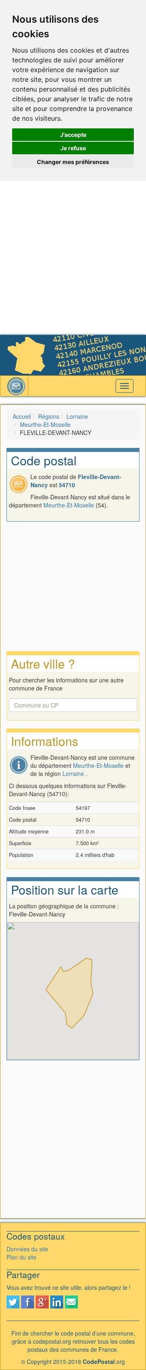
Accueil (22, 416)
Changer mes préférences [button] (73, 161)
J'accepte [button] (73, 134)
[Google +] (42, 1301)
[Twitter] (12, 1301)
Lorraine (77, 416)
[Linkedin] (56, 1301)
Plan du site (21, 1257)
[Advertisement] (73, 258)
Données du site (27, 1249)
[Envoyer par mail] (71, 1301)
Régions (48, 416)
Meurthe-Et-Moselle (45, 424)
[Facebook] (27, 1301)
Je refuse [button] (73, 148)
